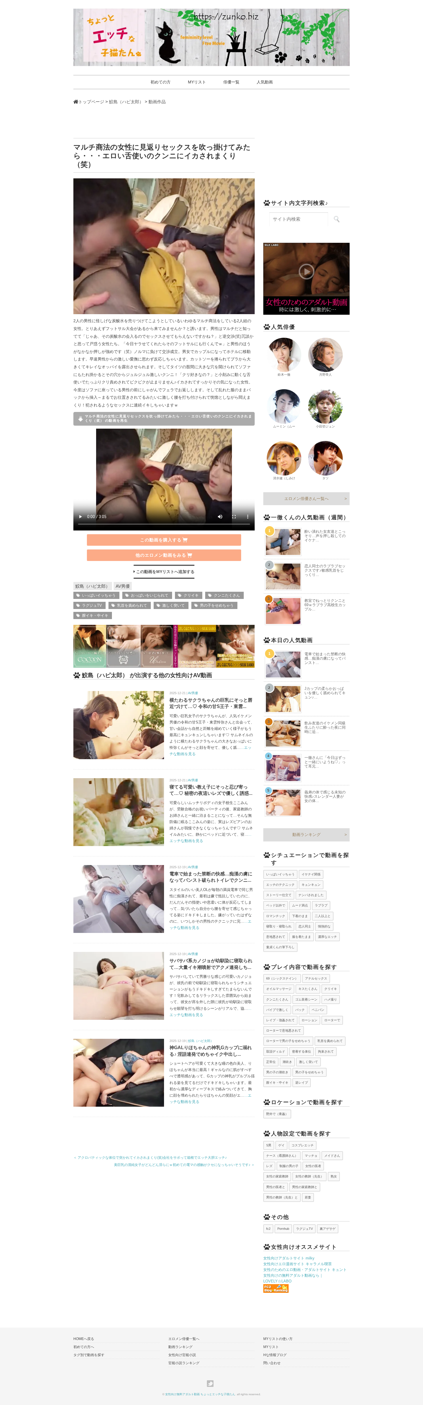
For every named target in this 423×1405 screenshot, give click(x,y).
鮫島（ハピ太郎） (92, 586)
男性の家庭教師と (304, 1187)
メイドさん (332, 1155)
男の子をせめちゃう (217, 605)
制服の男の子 (288, 1166)
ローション (309, 1020)
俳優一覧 (231, 82)
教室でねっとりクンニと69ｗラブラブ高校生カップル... (325, 604)
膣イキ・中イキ (95, 615)
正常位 (271, 1062)
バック (300, 1009)
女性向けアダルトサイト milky (289, 1258)
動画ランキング (306, 834)
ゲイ (281, 1145)
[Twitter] (211, 1383)
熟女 (334, 1176)
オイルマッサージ (278, 988)
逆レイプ (301, 1082)
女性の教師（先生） (309, 1176)
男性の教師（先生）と (282, 1197)
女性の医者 (313, 1166)
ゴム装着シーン (306, 999)
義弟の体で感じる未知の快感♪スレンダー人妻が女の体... (325, 796)
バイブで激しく (277, 1009)
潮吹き (287, 1062)
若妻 (308, 1197)
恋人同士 (304, 926)
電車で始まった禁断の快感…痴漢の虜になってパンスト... (325, 658)
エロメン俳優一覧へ (183, 1339)
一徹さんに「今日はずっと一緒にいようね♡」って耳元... (325, 761)
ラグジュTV (92, 605)
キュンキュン (311, 884)
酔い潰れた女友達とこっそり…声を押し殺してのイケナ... (325, 535)
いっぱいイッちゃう (99, 595)
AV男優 (123, 586)
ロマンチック (275, 916)
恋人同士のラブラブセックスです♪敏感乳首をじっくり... (325, 570)
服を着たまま (301, 936)
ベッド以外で (275, 905)
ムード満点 (300, 905)
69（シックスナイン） (282, 978)
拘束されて (326, 1051)
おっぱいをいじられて (149, 595)
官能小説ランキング (183, 1363)
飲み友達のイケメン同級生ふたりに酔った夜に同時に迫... (325, 727)
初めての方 (160, 82)
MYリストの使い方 (278, 1339)
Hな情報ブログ (275, 1355)
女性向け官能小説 (182, 1355)
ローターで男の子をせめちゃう (288, 1041)
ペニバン (318, 1009)
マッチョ (311, 1155)
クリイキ (191, 595)
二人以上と (323, 916)
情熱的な (324, 926)
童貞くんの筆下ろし (280, 947)
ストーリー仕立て (278, 895)
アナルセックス (316, 978)
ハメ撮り (330, 999)
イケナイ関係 (311, 874)
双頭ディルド (275, 1051)
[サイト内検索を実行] (336, 219)
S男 (268, 1145)
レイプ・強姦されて (280, 1020)
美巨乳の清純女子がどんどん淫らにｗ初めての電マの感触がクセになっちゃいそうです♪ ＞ (184, 1165)
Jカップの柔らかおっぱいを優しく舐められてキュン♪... (325, 692)
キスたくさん (307, 988)
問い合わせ (272, 1363)
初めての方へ (83, 1347)
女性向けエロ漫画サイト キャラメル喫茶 (297, 1264)
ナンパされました (311, 895)
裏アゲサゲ (328, 1228)
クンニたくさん (227, 595)
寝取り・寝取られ (278, 926)
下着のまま (300, 916)
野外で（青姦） (277, 1114)
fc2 (268, 1228)
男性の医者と (275, 1187)
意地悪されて (275, 936)
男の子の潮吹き (277, 1072)
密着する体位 (301, 1051)
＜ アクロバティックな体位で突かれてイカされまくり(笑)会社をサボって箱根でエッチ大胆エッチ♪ (150, 1158)
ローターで (332, 1020)
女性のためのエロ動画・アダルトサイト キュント (305, 1269)
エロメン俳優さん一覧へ (306, 498)
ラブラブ (321, 905)
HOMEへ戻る (83, 1339)
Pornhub (283, 1228)
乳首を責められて (132, 605)
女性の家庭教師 (277, 1176)
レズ (269, 1166)
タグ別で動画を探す (88, 1355)
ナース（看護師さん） (282, 1155)
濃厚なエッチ (327, 936)
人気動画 (265, 82)
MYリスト (197, 82)
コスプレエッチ (302, 1145)
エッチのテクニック (280, 884)
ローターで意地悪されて (283, 1030)
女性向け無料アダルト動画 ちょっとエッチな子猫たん (200, 1394)
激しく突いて (173, 605)
